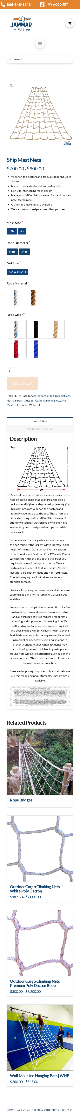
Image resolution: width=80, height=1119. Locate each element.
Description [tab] (40, 421)
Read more (39, 788)
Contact (67, 1110)
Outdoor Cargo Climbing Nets (42, 400)
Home (11, 1110)
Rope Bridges (21, 800)
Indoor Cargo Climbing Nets (53, 395)
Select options (41, 875)
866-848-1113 (19, 5)
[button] (69, 23)
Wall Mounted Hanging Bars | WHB (39, 1075)
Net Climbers (15, 400)
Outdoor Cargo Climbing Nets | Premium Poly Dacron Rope (35, 983)
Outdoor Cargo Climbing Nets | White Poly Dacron (35, 888)
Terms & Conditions (45, 1110)
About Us (23, 1110)
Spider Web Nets (31, 405)
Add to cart (22, 383)
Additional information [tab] (39, 428)
